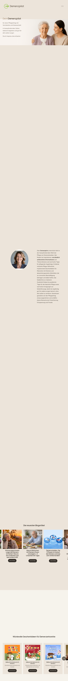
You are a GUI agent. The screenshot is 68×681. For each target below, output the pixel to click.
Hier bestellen (33, 670)
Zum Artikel (12, 560)
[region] (34, 549)
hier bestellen (12, 670)
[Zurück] (4, 539)
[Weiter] (64, 539)
